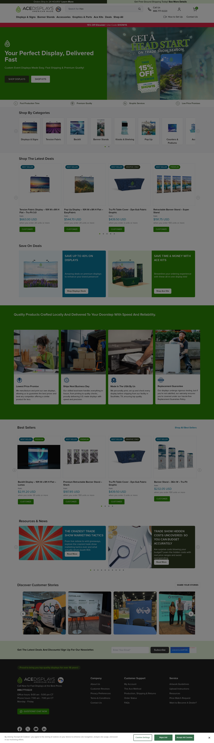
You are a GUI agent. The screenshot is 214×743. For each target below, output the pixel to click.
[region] (107, 738)
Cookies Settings (143, 737)
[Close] (209, 737)
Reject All (163, 737)
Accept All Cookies (184, 737)
